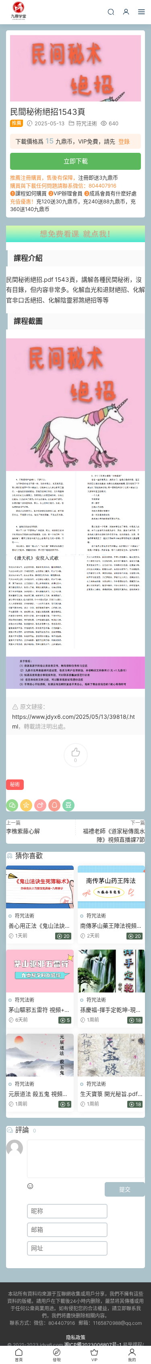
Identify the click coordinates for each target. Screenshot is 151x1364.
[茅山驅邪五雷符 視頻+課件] (40, 971)
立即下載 (76, 161)
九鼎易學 (18, 12)
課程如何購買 (31, 193)
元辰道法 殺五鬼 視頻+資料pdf (35, 1094)
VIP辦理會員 (68, 193)
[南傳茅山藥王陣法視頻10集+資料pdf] (111, 887)
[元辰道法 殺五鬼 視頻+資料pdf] (40, 1055)
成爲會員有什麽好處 (113, 193)
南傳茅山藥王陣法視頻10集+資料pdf (108, 926)
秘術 (15, 784)
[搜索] (110, 11)
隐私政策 (75, 1337)
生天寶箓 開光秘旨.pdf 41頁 (109, 1094)
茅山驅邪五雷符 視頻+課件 (39, 1010)
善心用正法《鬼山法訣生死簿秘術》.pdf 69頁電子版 (39, 926)
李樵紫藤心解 (23, 831)
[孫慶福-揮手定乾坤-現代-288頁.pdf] (111, 971)
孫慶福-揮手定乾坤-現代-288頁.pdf (108, 1010)
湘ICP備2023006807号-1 (93, 1345)
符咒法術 (86, 123)
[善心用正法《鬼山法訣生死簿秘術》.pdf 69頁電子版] (40, 887)
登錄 (124, 141)
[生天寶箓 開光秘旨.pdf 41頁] (111, 1055)
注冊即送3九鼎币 (98, 177)
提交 (124, 1189)
